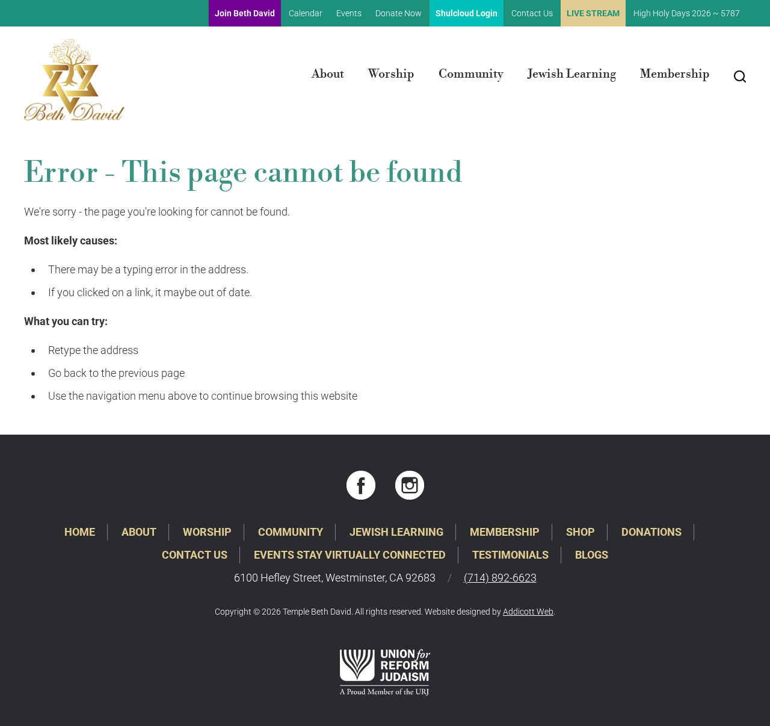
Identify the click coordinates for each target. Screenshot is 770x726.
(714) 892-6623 (500, 577)
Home (79, 532)
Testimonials (510, 554)
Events (349, 13)
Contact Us (532, 13)
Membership (675, 74)
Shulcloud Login (466, 13)
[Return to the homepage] (74, 79)
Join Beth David (245, 13)
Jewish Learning (572, 74)
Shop (580, 532)
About (328, 74)
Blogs (591, 554)
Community (471, 74)
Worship (391, 74)
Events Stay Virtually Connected (350, 554)
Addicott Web (528, 611)
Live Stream (593, 13)
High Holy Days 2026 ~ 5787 (686, 13)
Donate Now (398, 13)
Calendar (305, 13)
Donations (651, 532)
